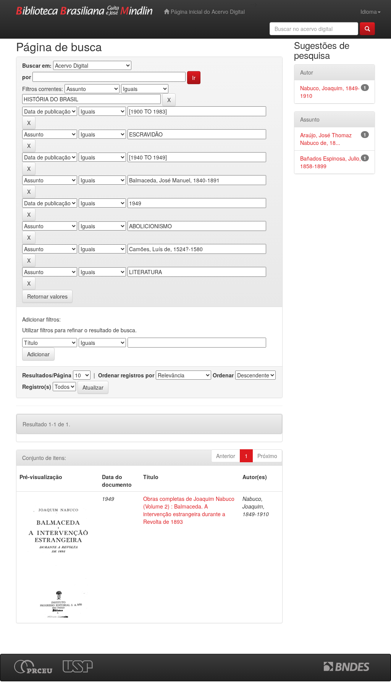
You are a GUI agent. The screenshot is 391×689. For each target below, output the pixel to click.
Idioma (368, 11)
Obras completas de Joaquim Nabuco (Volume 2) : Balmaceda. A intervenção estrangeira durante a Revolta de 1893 (188, 510)
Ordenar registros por (126, 375)
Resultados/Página (46, 375)
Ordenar (223, 375)
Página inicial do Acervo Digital (207, 11)
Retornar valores (47, 296)
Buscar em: (37, 65)
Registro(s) (36, 386)
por (26, 77)
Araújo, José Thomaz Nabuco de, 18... (326, 138)
